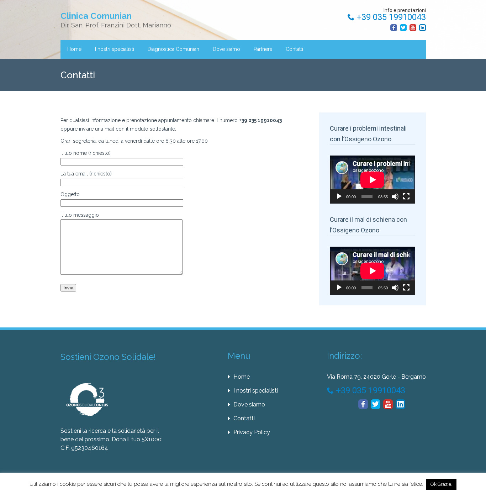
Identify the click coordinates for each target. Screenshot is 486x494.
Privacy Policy (251, 432)
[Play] (339, 196)
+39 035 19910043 (390, 17)
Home (74, 49)
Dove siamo (226, 49)
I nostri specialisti (114, 49)
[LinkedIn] (422, 27)
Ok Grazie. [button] (441, 484)
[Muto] (395, 196)
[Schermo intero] (406, 196)
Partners (263, 49)
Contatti (294, 49)
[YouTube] (413, 27)
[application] (372, 180)
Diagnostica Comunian (173, 49)
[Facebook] (393, 27)
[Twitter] (403, 27)
